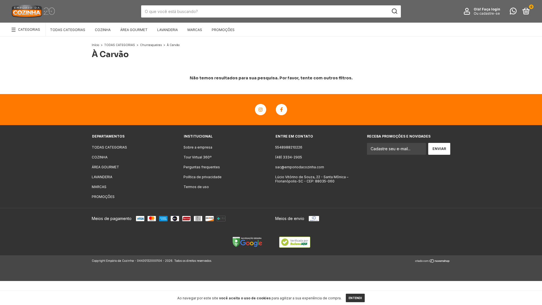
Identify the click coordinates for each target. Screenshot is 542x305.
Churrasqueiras (151, 45)
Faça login (491, 9)
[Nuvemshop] (432, 261)
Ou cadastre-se (487, 13)
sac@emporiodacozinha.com (299, 167)
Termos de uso (196, 187)
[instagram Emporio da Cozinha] (260, 109)
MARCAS (194, 30)
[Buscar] (394, 11)
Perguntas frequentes (201, 167)
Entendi (355, 298)
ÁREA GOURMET (134, 30)
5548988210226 (288, 147)
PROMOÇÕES (223, 30)
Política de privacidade (202, 177)
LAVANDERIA (167, 30)
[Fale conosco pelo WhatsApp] (513, 12)
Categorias (29, 29)
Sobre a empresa (197, 147)
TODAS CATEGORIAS (67, 30)
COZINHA (103, 30)
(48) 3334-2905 (288, 157)
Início (95, 45)
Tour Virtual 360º (197, 157)
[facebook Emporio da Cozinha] (281, 109)
